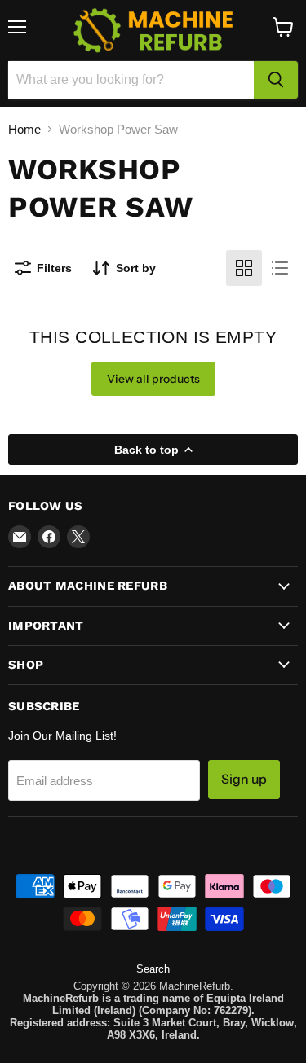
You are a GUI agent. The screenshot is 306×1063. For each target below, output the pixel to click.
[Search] (276, 80)
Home (24, 129)
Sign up (244, 779)
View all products (153, 378)
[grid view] (244, 268)
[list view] (280, 268)
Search (153, 969)
